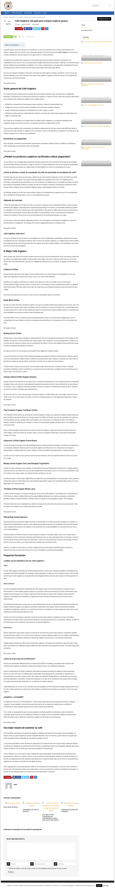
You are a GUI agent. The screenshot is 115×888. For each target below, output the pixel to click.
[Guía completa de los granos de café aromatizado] (96, 147)
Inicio (7, 13)
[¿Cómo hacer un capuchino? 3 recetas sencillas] (96, 42)
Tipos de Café (16, 13)
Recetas (37, 13)
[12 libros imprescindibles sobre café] (92, 105)
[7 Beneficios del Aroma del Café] (91, 63)
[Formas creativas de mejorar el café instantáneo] (96, 84)
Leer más (105, 885)
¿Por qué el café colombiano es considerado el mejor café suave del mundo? (50, 817)
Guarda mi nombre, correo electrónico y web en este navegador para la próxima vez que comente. (38, 868)
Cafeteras (28, 13)
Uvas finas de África (11, 807)
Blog (44, 13)
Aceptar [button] (99, 885)
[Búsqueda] (109, 5)
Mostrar (21, 45)
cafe (18, 24)
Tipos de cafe (12, 17)
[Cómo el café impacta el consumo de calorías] (95, 126)
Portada (5, 17)
